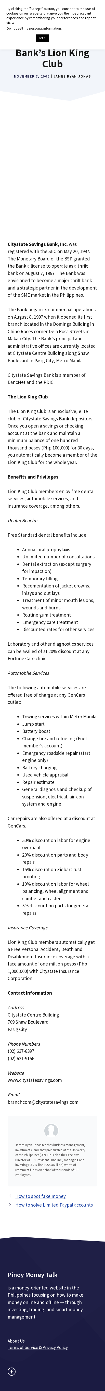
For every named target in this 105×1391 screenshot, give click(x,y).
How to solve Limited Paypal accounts (54, 1205)
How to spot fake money (40, 1196)
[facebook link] (12, 1371)
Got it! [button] (42, 38)
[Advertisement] (52, 178)
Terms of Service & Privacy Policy (38, 1347)
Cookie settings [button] (20, 38)
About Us (16, 1341)
